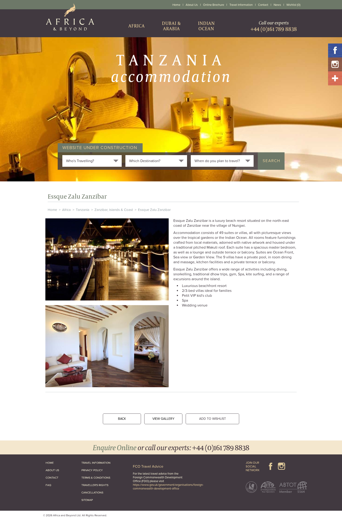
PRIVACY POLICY (92, 470)
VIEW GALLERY (163, 419)
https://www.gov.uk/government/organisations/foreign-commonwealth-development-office (168, 486)
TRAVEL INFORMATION (96, 462)
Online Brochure (213, 5)
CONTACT (52, 477)
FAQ (48, 485)
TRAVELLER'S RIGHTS (94, 485)
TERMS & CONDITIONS (95, 477)
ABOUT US (52, 470)
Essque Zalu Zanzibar (154, 210)
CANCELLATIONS (92, 492)
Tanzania (82, 210)
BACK (122, 419)
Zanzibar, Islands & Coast (113, 210)
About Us (192, 5)
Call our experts (274, 26)
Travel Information (241, 5)
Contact (263, 5)
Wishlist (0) (293, 5)
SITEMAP (87, 500)
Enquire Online (114, 447)
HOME (50, 462)
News (277, 5)
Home (176, 5)
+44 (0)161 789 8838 (220, 447)
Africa (66, 210)
